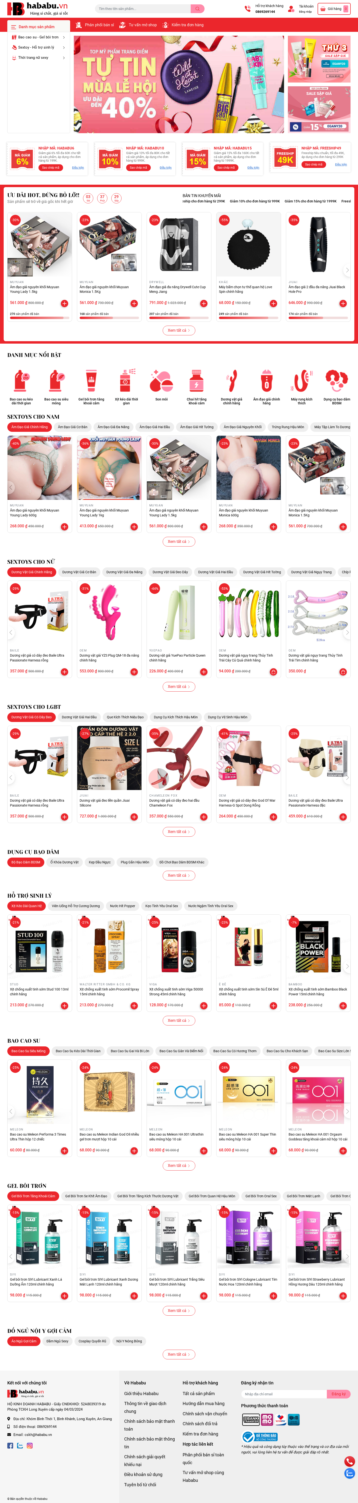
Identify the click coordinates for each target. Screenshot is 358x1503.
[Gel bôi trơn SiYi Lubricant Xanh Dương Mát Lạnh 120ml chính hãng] (109, 1237)
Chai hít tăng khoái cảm (197, 401)
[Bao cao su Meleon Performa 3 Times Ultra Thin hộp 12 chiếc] (40, 1092)
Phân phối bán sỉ (99, 25)
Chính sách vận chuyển (205, 1413)
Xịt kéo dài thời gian (126, 401)
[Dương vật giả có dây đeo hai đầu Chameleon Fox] (179, 758)
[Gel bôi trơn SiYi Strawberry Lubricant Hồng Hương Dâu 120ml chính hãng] (318, 1237)
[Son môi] (161, 380)
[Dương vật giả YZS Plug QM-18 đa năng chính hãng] (109, 613)
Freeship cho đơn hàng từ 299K (328, 201)
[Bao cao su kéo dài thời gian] (21, 380)
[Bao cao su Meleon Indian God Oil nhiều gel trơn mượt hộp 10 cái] (109, 1092)
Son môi (161, 399)
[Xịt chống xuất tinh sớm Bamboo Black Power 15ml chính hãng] (318, 947)
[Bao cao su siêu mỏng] (56, 380)
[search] (198, 8)
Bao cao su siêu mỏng (56, 401)
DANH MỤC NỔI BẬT (34, 355)
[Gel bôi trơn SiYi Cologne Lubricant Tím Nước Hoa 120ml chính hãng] (249, 1237)
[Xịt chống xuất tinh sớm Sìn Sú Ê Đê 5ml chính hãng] (249, 947)
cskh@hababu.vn (38, 1435)
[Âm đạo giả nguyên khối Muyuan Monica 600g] (249, 468)
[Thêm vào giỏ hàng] (64, 303)
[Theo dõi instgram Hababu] (30, 1445)
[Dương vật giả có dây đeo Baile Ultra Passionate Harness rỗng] (40, 613)
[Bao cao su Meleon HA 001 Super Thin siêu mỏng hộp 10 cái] (249, 1092)
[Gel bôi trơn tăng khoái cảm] (91, 380)
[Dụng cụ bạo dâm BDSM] (337, 380)
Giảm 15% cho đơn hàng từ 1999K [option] (274, 201)
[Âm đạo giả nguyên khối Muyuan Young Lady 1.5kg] (40, 244)
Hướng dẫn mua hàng (204, 1403)
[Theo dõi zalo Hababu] (20, 1445)
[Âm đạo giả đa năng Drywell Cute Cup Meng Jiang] (179, 244)
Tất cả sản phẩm (199, 1393)
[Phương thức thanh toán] (271, 1419)
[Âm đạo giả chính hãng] (267, 380)
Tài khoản (306, 6)
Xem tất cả (177, 330)
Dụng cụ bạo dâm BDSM (337, 401)
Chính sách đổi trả (200, 1423)
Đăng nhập (305, 11)
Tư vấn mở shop (143, 25)
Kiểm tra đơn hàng (188, 25)
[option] (179, 84)
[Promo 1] (319, 59)
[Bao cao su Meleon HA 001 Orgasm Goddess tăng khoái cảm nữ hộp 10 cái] (318, 1092)
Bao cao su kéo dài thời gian (21, 401)
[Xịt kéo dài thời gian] (126, 380)
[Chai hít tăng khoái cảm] (196, 380)
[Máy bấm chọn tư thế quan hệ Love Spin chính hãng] (249, 244)
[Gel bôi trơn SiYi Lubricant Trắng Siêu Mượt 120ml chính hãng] (179, 1237)
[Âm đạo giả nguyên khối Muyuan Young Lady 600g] (40, 468)
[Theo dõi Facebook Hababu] (10, 1445)
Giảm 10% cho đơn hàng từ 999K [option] (218, 201)
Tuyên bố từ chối (140, 1484)
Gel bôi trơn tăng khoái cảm (91, 401)
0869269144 (265, 12)
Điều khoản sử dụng (143, 1474)
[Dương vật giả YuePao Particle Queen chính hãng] (179, 613)
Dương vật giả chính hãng (231, 401)
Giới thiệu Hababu (141, 1393)
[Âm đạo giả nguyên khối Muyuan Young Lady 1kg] (109, 468)
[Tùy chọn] (273, 672)
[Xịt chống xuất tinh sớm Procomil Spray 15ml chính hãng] (109, 947)
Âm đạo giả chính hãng (266, 401)
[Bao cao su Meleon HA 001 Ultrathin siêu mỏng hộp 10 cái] (179, 1092)
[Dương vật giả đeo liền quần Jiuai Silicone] (109, 758)
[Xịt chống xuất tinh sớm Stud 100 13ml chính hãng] (40, 947)
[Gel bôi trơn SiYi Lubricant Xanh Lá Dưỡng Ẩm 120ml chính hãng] (40, 1237)
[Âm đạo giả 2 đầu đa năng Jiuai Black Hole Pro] (318, 244)
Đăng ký (339, 1394)
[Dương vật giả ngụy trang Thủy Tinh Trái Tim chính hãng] (318, 613)
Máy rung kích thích (301, 401)
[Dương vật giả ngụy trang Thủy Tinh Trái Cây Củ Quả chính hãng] (249, 613)
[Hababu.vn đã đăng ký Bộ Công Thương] (259, 1437)
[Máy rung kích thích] (302, 380)
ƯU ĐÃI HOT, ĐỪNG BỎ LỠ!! (43, 195)
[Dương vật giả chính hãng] (231, 380)
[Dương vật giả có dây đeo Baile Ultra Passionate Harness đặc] (318, 758)
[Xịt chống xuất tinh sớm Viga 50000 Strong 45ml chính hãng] (179, 947)
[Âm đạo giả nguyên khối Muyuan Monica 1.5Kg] (109, 244)
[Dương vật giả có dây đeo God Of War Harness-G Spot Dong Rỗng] (249, 758)
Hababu (42, 1499)
